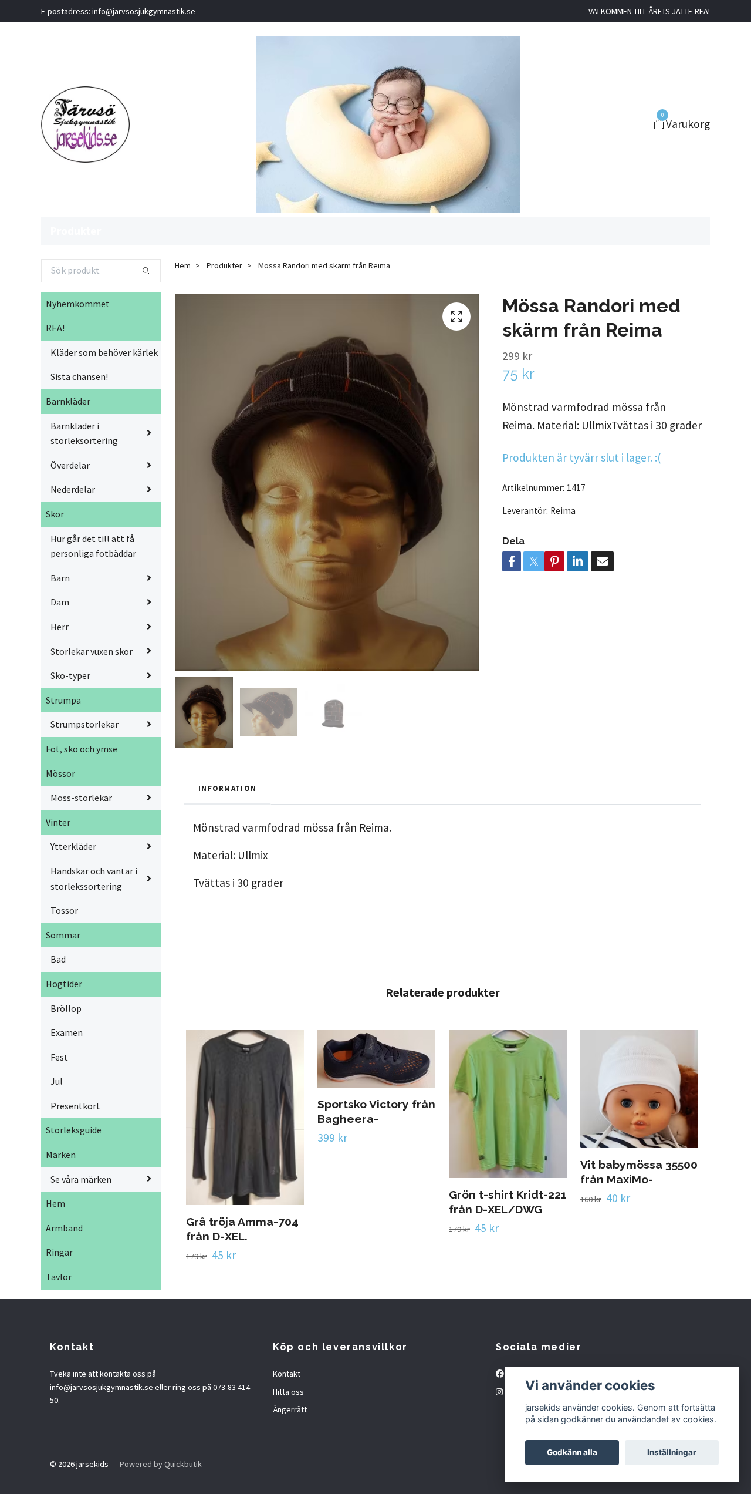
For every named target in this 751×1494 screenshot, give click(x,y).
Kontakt (286, 1373)
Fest (59, 1057)
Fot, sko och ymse (81, 749)
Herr (59, 626)
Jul (56, 1081)
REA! (55, 328)
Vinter (58, 822)
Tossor (64, 910)
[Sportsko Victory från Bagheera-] (376, 1059)
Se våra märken (80, 1179)
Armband (64, 1228)
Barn (60, 578)
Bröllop (66, 1008)
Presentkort (75, 1106)
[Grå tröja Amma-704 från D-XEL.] (245, 1117)
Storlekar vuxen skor (91, 651)
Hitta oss (288, 1392)
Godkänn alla (572, 1452)
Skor (55, 514)
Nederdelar (72, 489)
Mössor (60, 773)
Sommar (63, 935)
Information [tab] (227, 788)
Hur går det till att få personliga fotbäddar (93, 546)
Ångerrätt (290, 1409)
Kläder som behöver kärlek (104, 352)
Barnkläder (68, 401)
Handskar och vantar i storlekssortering (93, 878)
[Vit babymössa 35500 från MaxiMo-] (639, 1089)
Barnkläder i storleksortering (84, 433)
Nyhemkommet (78, 303)
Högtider (64, 984)
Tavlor (59, 1277)
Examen (66, 1032)
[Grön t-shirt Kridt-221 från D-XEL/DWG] (508, 1103)
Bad (58, 959)
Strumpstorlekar (84, 724)
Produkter (75, 231)
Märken (61, 1154)
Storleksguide (74, 1130)
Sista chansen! (79, 376)
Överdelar (70, 465)
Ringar (59, 1252)
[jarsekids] (85, 124)
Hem (55, 1203)
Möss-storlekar (81, 797)
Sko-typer (70, 675)
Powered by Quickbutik (161, 1464)
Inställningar (671, 1452)
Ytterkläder (73, 846)
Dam (59, 602)
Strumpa (63, 700)
